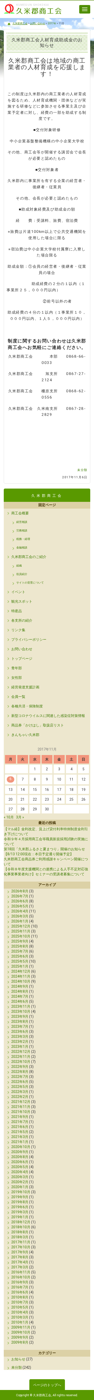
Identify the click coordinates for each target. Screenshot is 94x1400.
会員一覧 (18, 697)
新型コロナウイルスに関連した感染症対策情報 (48, 716)
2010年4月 (19, 1312)
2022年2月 (19, 1097)
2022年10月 (20, 1062)
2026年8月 (19, 891)
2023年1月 (19, 1047)
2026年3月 (19, 916)
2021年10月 (20, 1112)
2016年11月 (20, 1272)
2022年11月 (20, 1057)
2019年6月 (19, 1207)
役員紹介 (21, 574)
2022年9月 (19, 1067)
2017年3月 (19, 1267)
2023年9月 (19, 1016)
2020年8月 (19, 1157)
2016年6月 (19, 1292)
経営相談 (21, 522)
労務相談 (21, 530)
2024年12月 (20, 971)
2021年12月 (20, 1102)
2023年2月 (19, 1042)
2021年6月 (19, 1127)
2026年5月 (19, 906)
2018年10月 (20, 1227)
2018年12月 (20, 1222)
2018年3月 (19, 1237)
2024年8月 (19, 991)
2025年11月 (20, 931)
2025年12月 (20, 926)
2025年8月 (19, 946)
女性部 (16, 678)
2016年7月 (19, 1287)
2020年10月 (20, 1147)
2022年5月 (19, 1087)
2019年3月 (19, 1212)
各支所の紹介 (21, 620)
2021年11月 (20, 1107)
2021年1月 (19, 1142)
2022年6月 (19, 1082)
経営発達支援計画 (25, 687)
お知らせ (18, 1359)
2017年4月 (19, 1262)
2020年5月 (19, 1167)
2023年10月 (20, 1011)
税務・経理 (23, 539)
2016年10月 (20, 1277)
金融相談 (21, 547)
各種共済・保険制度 (27, 706)
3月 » (20, 817)
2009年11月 (20, 1327)
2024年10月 (20, 981)
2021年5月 (19, 1132)
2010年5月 (19, 1307)
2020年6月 (19, 1162)
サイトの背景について (30, 582)
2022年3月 (19, 1092)
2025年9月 (19, 941)
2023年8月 (19, 1021)
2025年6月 (19, 956)
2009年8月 (19, 1342)
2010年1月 (19, 1322)
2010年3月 (19, 1317)
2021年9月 (19, 1117)
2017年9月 (19, 1252)
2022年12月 (20, 1052)
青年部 (16, 668)
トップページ (21, 659)
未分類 (82, 470)
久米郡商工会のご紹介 (28, 557)
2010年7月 (19, 1302)
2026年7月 (19, 896)
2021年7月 (19, 1122)
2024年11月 (20, 976)
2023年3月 (19, 1037)
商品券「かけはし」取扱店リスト (37, 725)
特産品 (16, 611)
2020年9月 (19, 1152)
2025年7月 (19, 951)
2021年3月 (19, 1137)
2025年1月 (19, 966)
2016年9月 (19, 1282)
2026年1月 (19, 921)
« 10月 (9, 817)
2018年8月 (19, 1232)
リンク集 (18, 630)
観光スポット (21, 601)
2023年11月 (20, 1006)
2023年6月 (19, 1032)
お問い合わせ (21, 649)
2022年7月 (19, 1077)
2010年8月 (19, 1297)
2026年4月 (19, 911)
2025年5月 (19, 961)
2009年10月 (20, 1332)
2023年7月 (19, 1026)
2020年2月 (19, 1182)
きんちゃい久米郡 (25, 735)
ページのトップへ (47, 1385)
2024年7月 (19, 996)
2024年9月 (19, 986)
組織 (19, 565)
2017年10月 (20, 1247)
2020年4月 (19, 1172)
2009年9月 (19, 1337)
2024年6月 (19, 1001)
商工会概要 (20, 513)
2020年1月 (19, 1187)
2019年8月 (19, 1202)
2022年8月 (19, 1072)
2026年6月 (19, 901)
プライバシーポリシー (28, 639)
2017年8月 (19, 1257)
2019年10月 (20, 1192)
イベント (18, 592)
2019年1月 (19, 1217)
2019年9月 (19, 1197)
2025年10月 (20, 936)
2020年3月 (19, 1177)
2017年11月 (20, 1242)
